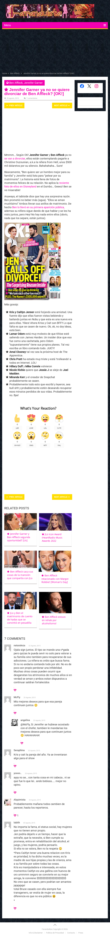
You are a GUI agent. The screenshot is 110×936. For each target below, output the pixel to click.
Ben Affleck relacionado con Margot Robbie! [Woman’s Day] (54, 579)
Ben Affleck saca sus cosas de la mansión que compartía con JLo (20, 575)
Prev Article (15, 105)
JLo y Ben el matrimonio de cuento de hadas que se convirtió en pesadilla (19, 617)
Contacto (71, 933)
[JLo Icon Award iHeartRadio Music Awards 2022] (55, 522)
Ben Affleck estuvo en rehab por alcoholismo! (54, 620)
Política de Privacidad (55, 933)
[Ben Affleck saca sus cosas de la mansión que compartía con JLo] (20, 559)
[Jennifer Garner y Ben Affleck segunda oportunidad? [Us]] (20, 521)
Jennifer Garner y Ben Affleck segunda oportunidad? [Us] (18, 537)
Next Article (61, 105)
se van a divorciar (14, 158)
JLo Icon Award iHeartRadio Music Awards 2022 (52, 537)
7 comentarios (31, 98)
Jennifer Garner (33, 82)
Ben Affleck (16, 82)
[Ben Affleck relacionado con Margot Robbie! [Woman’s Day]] (55, 561)
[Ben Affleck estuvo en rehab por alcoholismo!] (55, 602)
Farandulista (47, 929)
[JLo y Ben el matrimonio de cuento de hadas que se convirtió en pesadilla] (20, 600)
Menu (7, 25)
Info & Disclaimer (36, 933)
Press (80, 933)
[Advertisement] (55, 51)
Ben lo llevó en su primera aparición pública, (38, 207)
